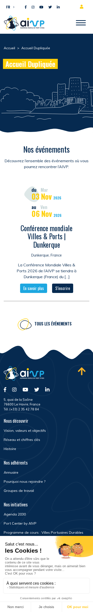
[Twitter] (50, 7)
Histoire (10, 449)
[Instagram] (33, 7)
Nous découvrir (16, 421)
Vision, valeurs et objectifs (25, 430)
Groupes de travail (19, 490)
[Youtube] (41, 7)
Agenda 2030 (15, 514)
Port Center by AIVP (20, 523)
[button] (9, 6)
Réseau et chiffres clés (22, 439)
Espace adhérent (82, 6)
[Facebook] (25, 7)
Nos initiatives (16, 504)
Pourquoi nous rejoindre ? (24, 481)
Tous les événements (53, 324)
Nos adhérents (16, 462)
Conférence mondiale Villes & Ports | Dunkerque (46, 236)
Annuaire (11, 472)
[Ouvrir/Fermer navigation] (81, 23)
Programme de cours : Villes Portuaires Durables (43, 532)
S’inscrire (62, 288)
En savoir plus (33, 288)
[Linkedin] (58, 7)
